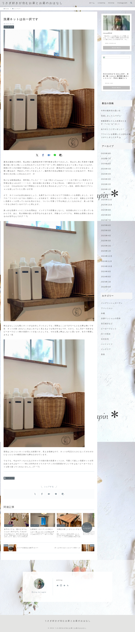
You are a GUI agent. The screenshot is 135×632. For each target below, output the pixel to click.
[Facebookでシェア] (43, 155)
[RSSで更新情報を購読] (67, 585)
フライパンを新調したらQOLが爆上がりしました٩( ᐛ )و (116, 135)
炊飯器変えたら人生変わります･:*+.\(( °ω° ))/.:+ (113, 122)
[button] (61, 155)
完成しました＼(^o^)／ (111, 116)
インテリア (10, 478)
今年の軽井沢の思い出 (111, 111)
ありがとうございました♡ (113, 129)
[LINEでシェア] (55, 155)
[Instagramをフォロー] (61, 585)
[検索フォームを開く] (131, 3)
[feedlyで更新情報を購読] (64, 585)
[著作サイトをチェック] (57, 585)
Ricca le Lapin (39, 592)
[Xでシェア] (37, 155)
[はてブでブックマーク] (49, 155)
